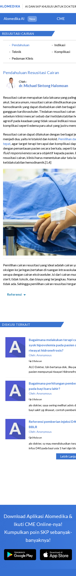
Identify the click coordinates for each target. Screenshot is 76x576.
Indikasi (59, 45)
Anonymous (44, 355)
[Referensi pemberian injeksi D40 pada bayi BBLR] (15, 438)
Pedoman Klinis (22, 58)
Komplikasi (62, 52)
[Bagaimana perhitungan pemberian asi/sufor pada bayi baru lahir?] (15, 400)
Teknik (16, 52)
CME (61, 18)
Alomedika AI (14, 18)
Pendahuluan (20, 45)
